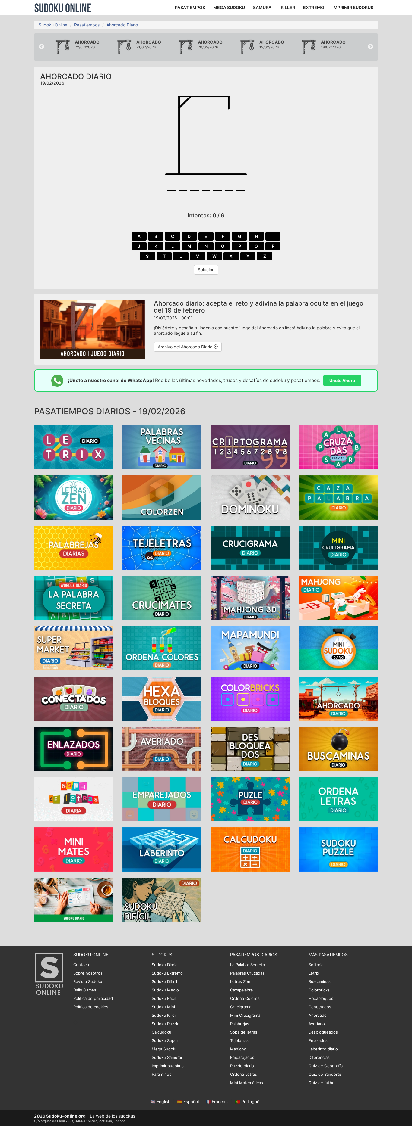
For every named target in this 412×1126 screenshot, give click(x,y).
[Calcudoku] (250, 848)
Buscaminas (320, 981)
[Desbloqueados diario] (250, 748)
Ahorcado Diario (122, 24)
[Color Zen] (162, 496)
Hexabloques (321, 998)
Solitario (316, 964)
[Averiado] (162, 748)
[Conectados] (73, 698)
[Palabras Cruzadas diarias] (338, 446)
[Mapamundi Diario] (250, 647)
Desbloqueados (323, 1032)
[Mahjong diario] (250, 597)
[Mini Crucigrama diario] (338, 547)
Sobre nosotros (88, 973)
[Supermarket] (73, 647)
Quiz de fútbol (322, 1082)
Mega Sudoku (165, 1049)
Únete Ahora (342, 380)
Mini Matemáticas (246, 1082)
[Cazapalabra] (338, 496)
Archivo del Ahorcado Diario (186, 346)
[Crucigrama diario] (250, 547)
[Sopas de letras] (73, 798)
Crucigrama (240, 1006)
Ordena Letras (243, 1074)
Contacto (81, 964)
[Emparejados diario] (162, 798)
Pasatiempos (87, 24)
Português (250, 1101)
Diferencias (319, 1057)
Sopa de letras (243, 1032)
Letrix (314, 973)
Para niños (161, 1074)
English (163, 1101)
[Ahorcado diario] (338, 698)
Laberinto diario (323, 1049)
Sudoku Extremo (167, 973)
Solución (206, 269)
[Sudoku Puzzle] (338, 848)
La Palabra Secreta (247, 964)
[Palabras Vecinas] (162, 446)
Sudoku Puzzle (165, 1023)
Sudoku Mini (163, 1006)
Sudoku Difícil (164, 981)
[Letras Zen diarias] (73, 496)
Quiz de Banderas (325, 1074)
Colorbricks (319, 990)
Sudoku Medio (165, 990)
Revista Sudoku (87, 981)
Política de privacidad (93, 998)
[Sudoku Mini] (338, 647)
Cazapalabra (241, 990)
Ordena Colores (245, 998)
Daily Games (84, 990)
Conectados (320, 1006)
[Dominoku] (250, 496)
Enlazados (318, 1040)
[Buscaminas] (338, 748)
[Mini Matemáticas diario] (73, 848)
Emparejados (242, 1057)
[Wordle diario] (73, 597)
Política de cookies (90, 1006)
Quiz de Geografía (326, 1065)
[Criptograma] (250, 446)
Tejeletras (239, 1040)
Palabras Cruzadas (247, 973)
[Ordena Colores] (162, 647)
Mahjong (238, 1049)
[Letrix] (73, 446)
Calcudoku (161, 1032)
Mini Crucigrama (245, 1015)
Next (370, 47)
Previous (42, 47)
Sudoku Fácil (164, 998)
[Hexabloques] (162, 698)
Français (220, 1101)
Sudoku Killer (164, 1015)
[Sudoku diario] (73, 899)
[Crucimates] (162, 597)
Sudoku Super (165, 1040)
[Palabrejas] (73, 547)
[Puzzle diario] (250, 798)
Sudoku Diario (165, 964)
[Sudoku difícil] (162, 899)
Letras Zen (240, 981)
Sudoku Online (62, 7)
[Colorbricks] (250, 698)
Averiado (317, 1023)
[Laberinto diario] (162, 848)
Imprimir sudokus (168, 1065)
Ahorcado (318, 1015)
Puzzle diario (242, 1065)
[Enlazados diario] (73, 748)
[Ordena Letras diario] (338, 798)
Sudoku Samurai (167, 1057)
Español (191, 1101)
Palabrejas (239, 1023)
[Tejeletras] (162, 547)
